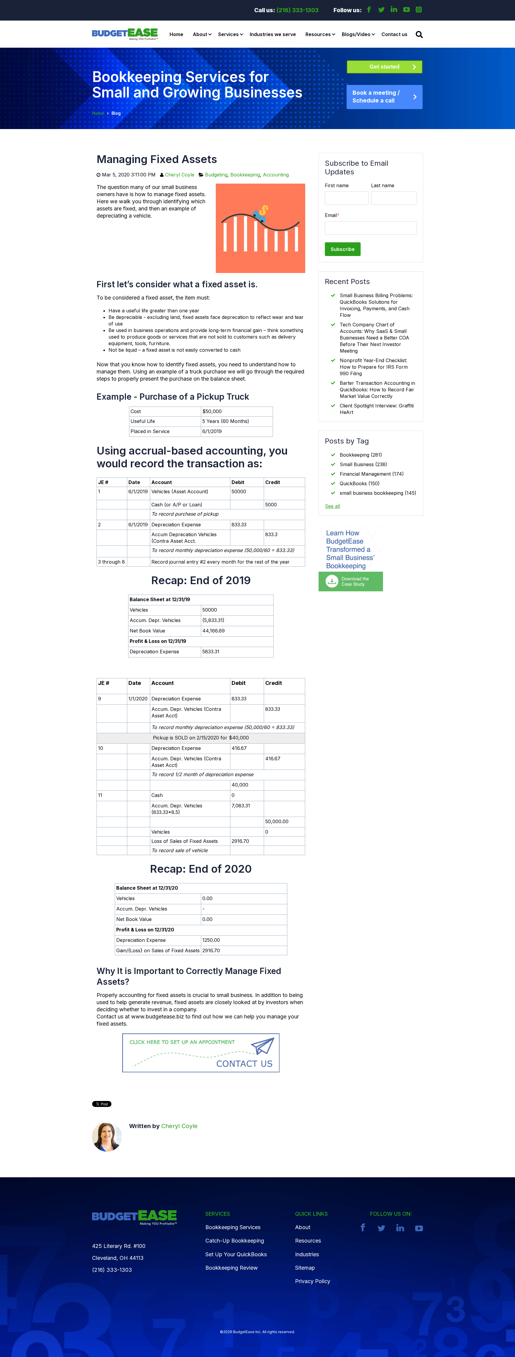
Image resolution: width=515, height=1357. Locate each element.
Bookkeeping (245, 175)
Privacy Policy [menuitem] (312, 1281)
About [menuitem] (302, 1227)
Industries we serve (273, 34)
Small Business (363, 464)
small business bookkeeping (378, 493)
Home (176, 34)
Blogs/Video (356, 34)
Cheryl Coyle (179, 175)
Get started (385, 66)
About (200, 34)
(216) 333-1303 (298, 10)
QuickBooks (360, 483)
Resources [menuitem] (308, 1240)
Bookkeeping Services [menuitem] (232, 1227)
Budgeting (216, 175)
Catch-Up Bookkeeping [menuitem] (234, 1240)
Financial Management (372, 474)
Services (228, 34)
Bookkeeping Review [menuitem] (231, 1268)
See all (332, 506)
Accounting (276, 175)
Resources (318, 34)
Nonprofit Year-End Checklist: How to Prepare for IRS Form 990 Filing (374, 366)
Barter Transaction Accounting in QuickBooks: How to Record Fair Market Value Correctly (377, 389)
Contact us (394, 34)
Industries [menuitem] (307, 1254)
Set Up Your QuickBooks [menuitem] (236, 1254)
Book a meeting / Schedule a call (376, 96)
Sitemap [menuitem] (305, 1268)
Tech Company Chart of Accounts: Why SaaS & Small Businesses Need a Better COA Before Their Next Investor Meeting (374, 338)
